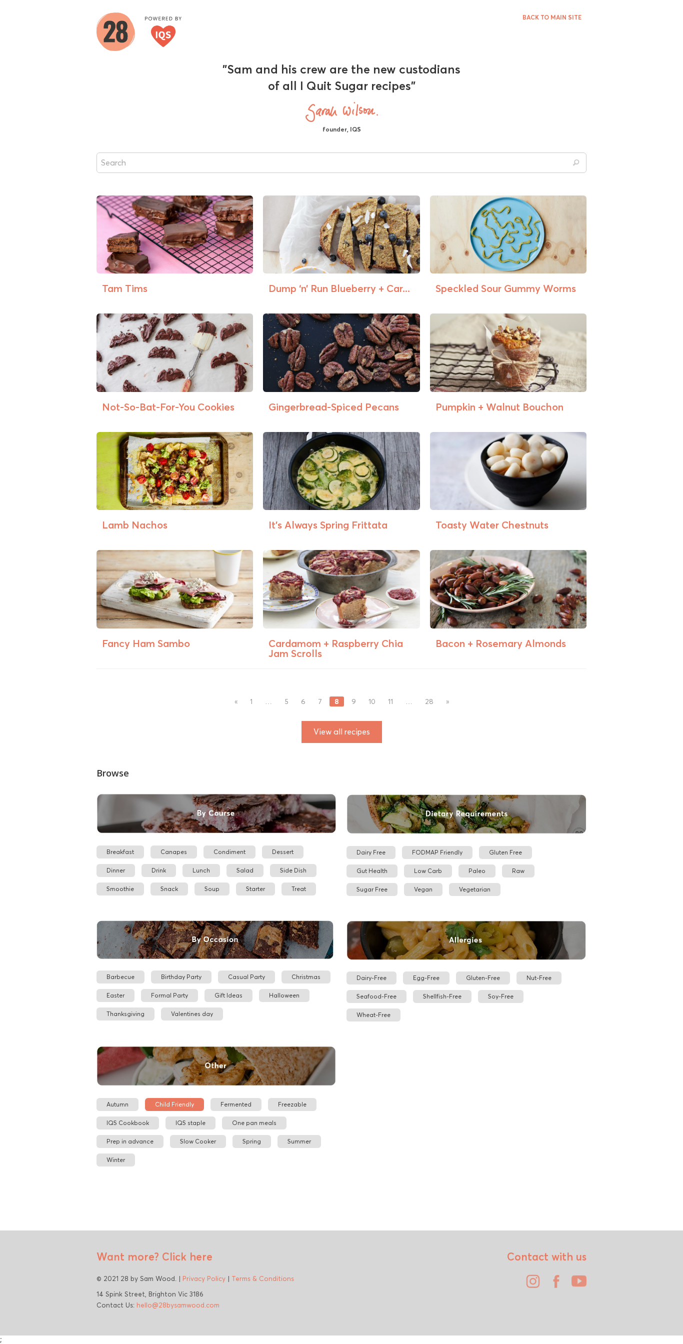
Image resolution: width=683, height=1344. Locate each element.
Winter (115, 1160)
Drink (159, 870)
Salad (245, 870)
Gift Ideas (228, 995)
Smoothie (120, 888)
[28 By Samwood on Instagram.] (530, 1285)
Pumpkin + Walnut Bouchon (500, 406)
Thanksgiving (125, 1014)
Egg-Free (426, 978)
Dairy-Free (371, 978)
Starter (255, 888)
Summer (299, 1141)
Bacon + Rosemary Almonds (501, 643)
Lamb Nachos (135, 524)
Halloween (284, 995)
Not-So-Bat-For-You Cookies (168, 406)
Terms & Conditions (263, 1278)
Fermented (236, 1104)
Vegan (423, 889)
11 (390, 702)
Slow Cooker (198, 1141)
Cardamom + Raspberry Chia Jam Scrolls (335, 648)
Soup (212, 888)
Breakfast (120, 852)
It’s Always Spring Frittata (328, 524)
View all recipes (342, 731)
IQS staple (191, 1122)
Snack (169, 888)
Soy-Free (501, 996)
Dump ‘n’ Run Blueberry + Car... (339, 288)
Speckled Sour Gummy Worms (506, 288)
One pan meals (254, 1122)
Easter (115, 995)
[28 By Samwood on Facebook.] (554, 1285)
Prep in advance (130, 1141)
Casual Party (246, 976)
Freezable (292, 1104)
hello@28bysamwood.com (178, 1305)
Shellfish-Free (442, 996)
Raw (518, 870)
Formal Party (169, 995)
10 (372, 702)
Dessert (283, 852)
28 (429, 702)
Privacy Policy (204, 1278)
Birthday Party (181, 976)
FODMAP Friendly (437, 852)
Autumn (117, 1104)
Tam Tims (125, 288)
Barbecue (120, 976)
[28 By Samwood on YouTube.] (576, 1285)
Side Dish (293, 870)
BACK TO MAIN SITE (552, 17)
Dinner (115, 870)
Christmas (306, 976)
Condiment (230, 852)
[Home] (139, 30)
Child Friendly (174, 1104)
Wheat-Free (373, 1014)
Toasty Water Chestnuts (492, 524)
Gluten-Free (483, 978)
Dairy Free (371, 852)
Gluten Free (505, 852)
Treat (299, 888)
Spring (251, 1141)
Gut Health (372, 870)
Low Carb (428, 870)
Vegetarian (474, 889)
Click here (185, 1256)
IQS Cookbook (127, 1122)
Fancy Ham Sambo (146, 643)
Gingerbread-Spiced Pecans (333, 406)
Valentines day (192, 1014)
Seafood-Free (376, 996)
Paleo (477, 870)
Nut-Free (539, 978)
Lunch (201, 870)
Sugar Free (372, 889)
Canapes (173, 852)
